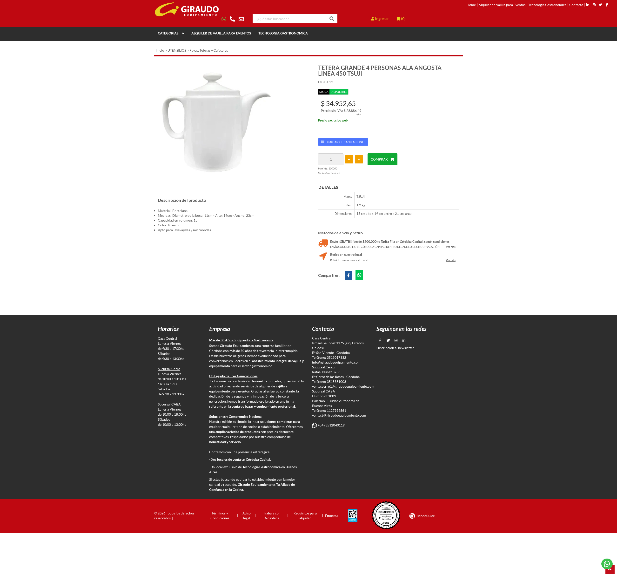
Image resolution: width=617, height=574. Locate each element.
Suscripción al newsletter (395, 348)
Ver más (451, 246)
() (403, 18)
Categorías (168, 33)
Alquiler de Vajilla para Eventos (502, 5)
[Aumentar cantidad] (349, 159)
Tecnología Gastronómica (547, 5)
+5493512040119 (331, 425)
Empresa (331, 515)
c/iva (358, 114)
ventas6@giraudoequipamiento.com (339, 415)
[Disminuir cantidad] (359, 159)
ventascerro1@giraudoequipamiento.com (343, 386)
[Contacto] (232, 19)
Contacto (576, 5)
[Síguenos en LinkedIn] (587, 5)
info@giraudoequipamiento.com (336, 362)
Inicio (160, 50)
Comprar (379, 159)
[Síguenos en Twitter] (600, 5)
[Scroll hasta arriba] (610, 569)
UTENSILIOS (177, 50)
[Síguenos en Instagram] (594, 5)
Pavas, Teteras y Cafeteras (208, 50)
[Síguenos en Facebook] (607, 5)
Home (471, 5)
